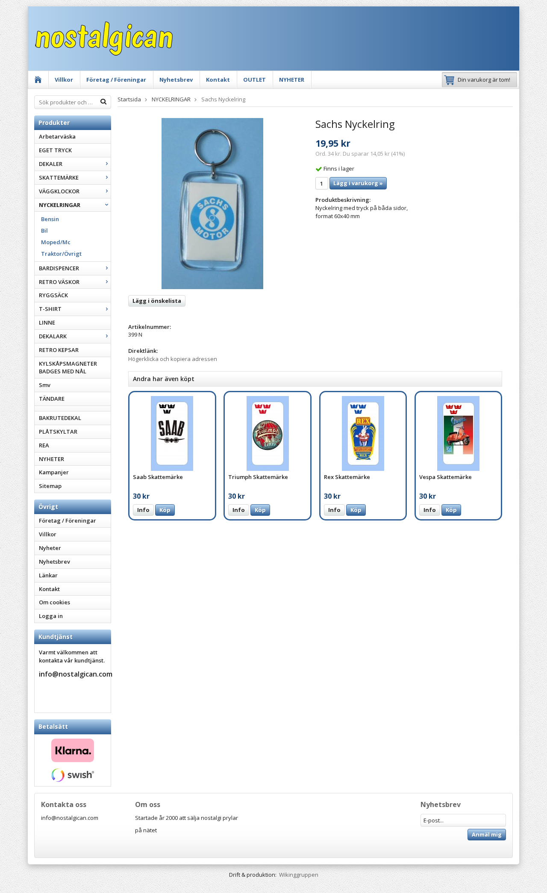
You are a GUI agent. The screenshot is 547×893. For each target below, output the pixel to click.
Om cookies (54, 602)
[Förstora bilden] (212, 203)
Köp (165, 510)
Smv (44, 385)
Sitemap (50, 486)
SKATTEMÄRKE (59, 177)
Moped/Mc (56, 242)
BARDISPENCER (59, 268)
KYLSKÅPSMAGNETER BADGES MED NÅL (68, 368)
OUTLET (254, 79)
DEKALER (50, 164)
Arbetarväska (57, 136)
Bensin (50, 219)
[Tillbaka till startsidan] (38, 80)
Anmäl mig (487, 834)
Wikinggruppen (298, 874)
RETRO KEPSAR (59, 350)
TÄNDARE (52, 398)
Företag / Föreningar (116, 79)
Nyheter (50, 548)
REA (44, 445)
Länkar (48, 575)
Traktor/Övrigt (61, 253)
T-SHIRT (50, 309)
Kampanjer (54, 472)
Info (143, 510)
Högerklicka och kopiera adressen (172, 359)
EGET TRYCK (55, 150)
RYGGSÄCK (53, 295)
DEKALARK (53, 336)
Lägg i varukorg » (358, 183)
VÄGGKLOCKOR (59, 191)
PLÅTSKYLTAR (58, 431)
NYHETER (291, 79)
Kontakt (218, 79)
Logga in (51, 616)
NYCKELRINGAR (59, 205)
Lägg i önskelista (156, 301)
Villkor (64, 79)
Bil (44, 230)
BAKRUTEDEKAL (60, 418)
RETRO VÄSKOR (59, 282)
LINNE (47, 322)
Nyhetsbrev (176, 79)
